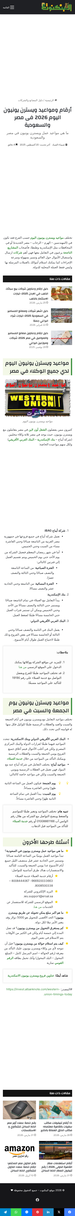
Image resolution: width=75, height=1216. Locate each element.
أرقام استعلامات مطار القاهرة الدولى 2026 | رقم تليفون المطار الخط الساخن (56, 1167)
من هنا (23, 667)
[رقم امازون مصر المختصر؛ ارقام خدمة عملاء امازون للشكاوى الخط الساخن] (19, 1150)
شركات (17, 252)
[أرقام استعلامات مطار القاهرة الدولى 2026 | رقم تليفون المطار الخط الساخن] (55, 1150)
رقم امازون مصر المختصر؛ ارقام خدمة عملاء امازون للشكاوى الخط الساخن (22, 1167)
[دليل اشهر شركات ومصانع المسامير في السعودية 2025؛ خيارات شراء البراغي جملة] (61, 315)
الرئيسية (50, 100)
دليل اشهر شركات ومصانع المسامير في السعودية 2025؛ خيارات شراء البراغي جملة (28, 316)
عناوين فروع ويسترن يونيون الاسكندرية (31, 975)
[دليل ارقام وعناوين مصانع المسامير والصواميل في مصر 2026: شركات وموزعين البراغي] (61, 338)
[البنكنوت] (56, 7)
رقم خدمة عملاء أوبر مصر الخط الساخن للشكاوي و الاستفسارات (21, 1126)
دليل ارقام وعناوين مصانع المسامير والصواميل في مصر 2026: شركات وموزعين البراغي (28, 338)
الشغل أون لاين (38, 429)
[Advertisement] (37, 54)
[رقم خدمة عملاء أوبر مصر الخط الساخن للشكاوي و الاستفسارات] (19, 1110)
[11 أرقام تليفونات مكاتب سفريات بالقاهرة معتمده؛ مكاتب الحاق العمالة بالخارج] (55, 1110)
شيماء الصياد (58, 144)
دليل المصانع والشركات (30, 100)
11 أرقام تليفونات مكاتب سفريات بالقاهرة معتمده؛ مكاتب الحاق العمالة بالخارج (56, 1126)
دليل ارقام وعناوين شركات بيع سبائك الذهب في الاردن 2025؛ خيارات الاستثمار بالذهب (27, 293)
